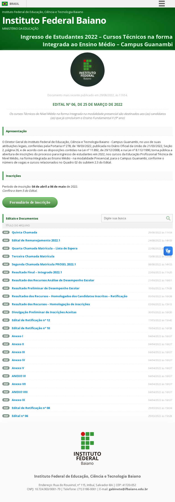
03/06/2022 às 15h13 (160, 304)
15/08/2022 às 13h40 (160, 256)
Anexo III (18, 352)
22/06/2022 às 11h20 (160, 272)
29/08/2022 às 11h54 (160, 232)
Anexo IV (18, 360)
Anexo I (17, 336)
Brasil (14, 4)
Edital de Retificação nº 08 (31, 408)
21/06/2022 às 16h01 (160, 280)
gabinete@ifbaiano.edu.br (128, 489)
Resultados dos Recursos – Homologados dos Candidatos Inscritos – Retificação (69, 296)
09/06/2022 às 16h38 (160, 296)
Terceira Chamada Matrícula (33, 256)
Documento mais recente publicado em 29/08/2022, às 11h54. (87, 95)
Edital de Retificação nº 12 (31, 320)
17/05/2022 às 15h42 (160, 320)
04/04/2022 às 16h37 (160, 336)
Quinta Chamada (24, 232)
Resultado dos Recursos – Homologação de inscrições (51, 304)
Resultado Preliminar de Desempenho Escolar (46, 288)
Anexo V (18, 368)
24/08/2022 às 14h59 (160, 240)
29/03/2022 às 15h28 (160, 416)
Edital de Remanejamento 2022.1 (36, 240)
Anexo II (18, 344)
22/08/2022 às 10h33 (160, 248)
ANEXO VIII (20, 392)
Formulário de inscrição (30, 202)
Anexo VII (19, 384)
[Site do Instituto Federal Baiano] (87, 467)
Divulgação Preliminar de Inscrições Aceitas (44, 312)
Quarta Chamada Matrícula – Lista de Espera (44, 248)
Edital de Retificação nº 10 (31, 328)
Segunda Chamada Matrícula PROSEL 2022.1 (44, 264)
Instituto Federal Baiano (54, 20)
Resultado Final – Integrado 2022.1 (37, 272)
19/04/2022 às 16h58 (160, 328)
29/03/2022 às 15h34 (160, 408)
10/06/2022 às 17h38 (160, 288)
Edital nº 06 (20, 416)
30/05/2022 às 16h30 (160, 312)
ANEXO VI (19, 376)
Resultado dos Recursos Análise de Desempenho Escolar (53, 280)
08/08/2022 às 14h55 (160, 264)
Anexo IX (18, 400)
